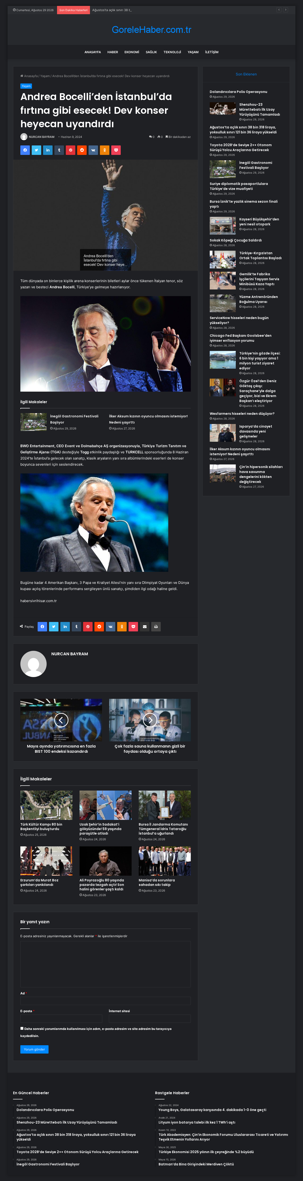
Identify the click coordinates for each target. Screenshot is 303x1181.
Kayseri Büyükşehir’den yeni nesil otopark (259, 222)
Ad (23, 993)
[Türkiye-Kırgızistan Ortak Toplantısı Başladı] (223, 259)
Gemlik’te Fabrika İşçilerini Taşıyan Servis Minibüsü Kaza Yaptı (259, 279)
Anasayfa (93, 52)
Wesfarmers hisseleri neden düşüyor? (242, 413)
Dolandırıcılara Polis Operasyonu (238, 91)
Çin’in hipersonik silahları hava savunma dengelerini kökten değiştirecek (261, 474)
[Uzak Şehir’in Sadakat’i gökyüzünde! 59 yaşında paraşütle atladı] (106, 805)
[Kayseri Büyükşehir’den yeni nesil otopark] (223, 226)
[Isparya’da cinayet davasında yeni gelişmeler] (223, 433)
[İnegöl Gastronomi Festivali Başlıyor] (34, 422)
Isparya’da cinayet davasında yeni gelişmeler (255, 431)
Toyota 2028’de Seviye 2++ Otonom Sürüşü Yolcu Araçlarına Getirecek (241, 147)
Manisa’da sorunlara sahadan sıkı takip (157, 882)
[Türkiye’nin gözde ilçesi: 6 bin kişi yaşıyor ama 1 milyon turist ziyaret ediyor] (223, 360)
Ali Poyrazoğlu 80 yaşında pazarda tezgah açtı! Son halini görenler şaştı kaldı (102, 885)
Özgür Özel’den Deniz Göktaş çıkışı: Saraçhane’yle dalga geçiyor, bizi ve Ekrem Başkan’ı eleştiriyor (257, 391)
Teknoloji (172, 52)
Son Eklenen (246, 74)
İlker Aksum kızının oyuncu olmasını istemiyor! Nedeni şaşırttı (240, 451)
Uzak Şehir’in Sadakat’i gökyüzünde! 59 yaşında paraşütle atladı (100, 829)
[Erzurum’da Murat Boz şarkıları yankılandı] (46, 861)
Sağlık (151, 52)
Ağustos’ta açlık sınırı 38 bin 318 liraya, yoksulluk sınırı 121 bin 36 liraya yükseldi (150, 10)
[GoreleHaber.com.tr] (151, 29)
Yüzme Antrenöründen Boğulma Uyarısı (258, 299)
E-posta (27, 1011)
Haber (112, 52)
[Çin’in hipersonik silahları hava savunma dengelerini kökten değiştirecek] (223, 473)
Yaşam (193, 52)
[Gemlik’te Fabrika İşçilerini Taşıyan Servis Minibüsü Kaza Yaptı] (223, 280)
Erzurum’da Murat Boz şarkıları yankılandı (39, 882)
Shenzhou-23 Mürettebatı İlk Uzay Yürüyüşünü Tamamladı (259, 109)
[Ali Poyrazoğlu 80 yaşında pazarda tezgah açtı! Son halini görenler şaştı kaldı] (106, 861)
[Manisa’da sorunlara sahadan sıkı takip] (165, 861)
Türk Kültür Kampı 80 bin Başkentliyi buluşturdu (41, 826)
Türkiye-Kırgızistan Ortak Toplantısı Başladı (260, 255)
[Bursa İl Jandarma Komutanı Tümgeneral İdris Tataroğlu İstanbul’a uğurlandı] (165, 805)
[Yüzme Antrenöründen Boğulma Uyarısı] (223, 303)
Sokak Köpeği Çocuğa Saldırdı (236, 240)
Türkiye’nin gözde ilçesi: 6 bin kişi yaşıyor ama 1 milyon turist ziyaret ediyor (260, 361)
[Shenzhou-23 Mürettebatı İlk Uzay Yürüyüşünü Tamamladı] (223, 108)
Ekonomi (132, 52)
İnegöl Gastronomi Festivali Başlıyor (255, 165)
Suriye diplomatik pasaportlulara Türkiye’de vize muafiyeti (239, 186)
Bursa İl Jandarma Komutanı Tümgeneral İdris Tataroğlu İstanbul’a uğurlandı (163, 829)
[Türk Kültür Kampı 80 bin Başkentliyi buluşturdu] (46, 805)
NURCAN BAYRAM (41, 137)
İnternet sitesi (119, 1011)
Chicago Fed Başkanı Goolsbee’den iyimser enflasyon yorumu (241, 338)
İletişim (211, 52)
